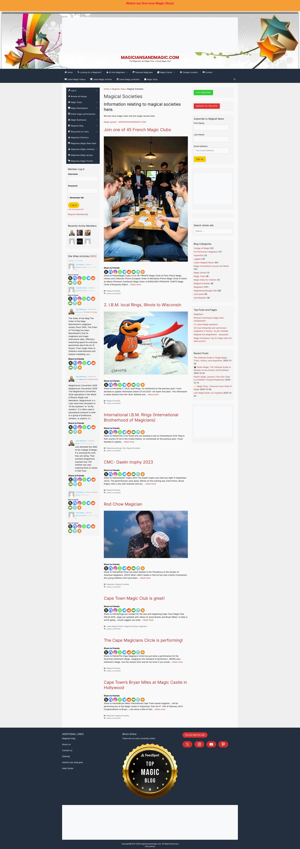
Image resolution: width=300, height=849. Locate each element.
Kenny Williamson (81, 309)
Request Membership (78, 214)
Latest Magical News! (115, 626)
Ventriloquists (200, 298)
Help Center (67, 768)
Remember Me (76, 197)
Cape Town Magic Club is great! (134, 598)
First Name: (199, 123)
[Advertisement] (150, 34)
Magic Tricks (199, 276)
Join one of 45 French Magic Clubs (137, 129)
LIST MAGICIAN (203, 92)
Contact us (67, 750)
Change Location (190, 72)
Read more (136, 284)
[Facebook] (111, 272)
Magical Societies (113, 291)
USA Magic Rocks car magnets (208, 393)
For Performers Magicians (206, 252)
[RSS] (93, 256)
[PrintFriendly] (138, 272)
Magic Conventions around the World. (211, 266)
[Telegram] (124, 272)
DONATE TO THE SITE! (207, 106)
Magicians (110, 584)
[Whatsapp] (120, 272)
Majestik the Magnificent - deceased (211, 334)
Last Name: (199, 134)
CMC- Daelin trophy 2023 (128, 462)
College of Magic (201, 248)
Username (73, 174)
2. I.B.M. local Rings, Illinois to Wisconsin (142, 304)
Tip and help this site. (195, 735)
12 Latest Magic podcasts (206, 324)
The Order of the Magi (90, 312)
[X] (106, 272)
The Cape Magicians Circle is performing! (143, 640)
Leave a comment (114, 293)
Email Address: (201, 146)
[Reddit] (129, 272)
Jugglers (198, 259)
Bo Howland (79, 492)
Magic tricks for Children (205, 280)
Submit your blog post (72, 762)
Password (72, 186)
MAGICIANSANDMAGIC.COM (150, 57)
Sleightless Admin (81, 288)
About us (66, 744)
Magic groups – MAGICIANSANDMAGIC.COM (125, 122)
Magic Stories (200, 272)
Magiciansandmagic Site (116, 448)
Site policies (150, 846)
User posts (199, 294)
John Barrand (80, 264)
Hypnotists (199, 255)
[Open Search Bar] (234, 79)
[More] (143, 272)
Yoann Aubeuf (80, 513)
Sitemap (66, 756)
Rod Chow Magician (123, 504)
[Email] (133, 272)
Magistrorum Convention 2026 (88, 379)
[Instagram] (115, 272)
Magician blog (118, 89)
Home (106, 89)
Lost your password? (76, 209)
